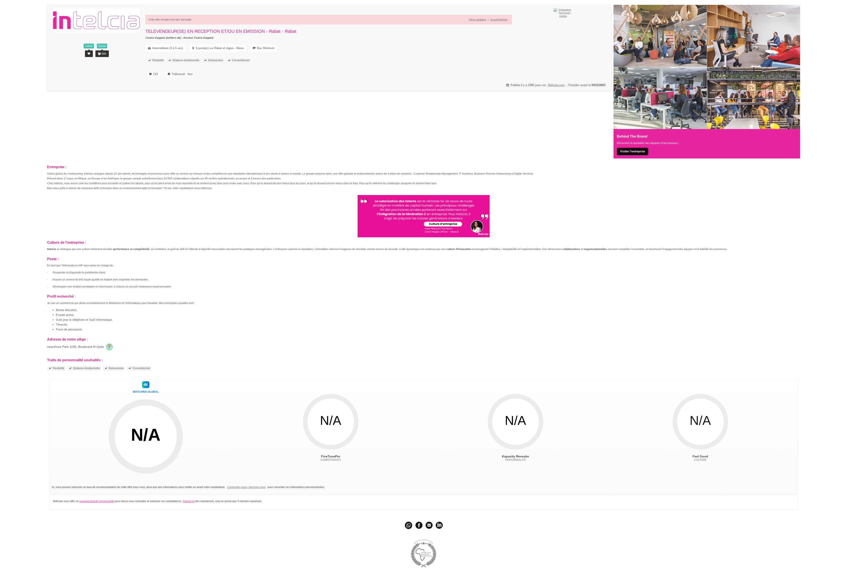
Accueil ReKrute (498, 19)
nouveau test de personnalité (96, 501)
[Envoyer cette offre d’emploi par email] (429, 525)
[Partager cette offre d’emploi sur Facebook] (418, 525)
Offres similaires (477, 19)
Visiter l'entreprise (632, 151)
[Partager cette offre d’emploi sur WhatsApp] (409, 525)
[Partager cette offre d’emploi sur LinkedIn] (439, 525)
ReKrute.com (556, 85)
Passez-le (189, 501)
